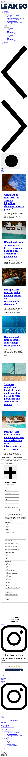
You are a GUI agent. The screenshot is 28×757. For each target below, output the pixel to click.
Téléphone (7, 499)
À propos (6, 746)
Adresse (7, 490)
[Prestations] (9, 731)
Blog (5, 748)
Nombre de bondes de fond (11, 543)
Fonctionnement (8, 736)
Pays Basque (10, 739)
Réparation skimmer (12, 733)
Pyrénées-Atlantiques (12, 745)
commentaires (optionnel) (11, 594)
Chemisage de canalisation (13, 732)
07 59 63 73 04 (4, 722)
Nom (6, 487)
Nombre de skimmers (10, 540)
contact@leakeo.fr (14, 720)
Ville (6, 496)
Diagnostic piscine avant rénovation (15, 735)
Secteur (5, 738)
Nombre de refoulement (11, 546)
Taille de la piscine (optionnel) (12, 587)
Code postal (8, 493)
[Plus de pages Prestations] (5, 14)
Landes (8, 741)
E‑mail (6, 502)
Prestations (6, 730)
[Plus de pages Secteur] (5, 27)
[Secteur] (8, 738)
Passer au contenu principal (7, 2)
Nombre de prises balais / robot (12, 549)
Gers (8, 742)
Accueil (6, 729)
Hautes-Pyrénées (11, 744)
